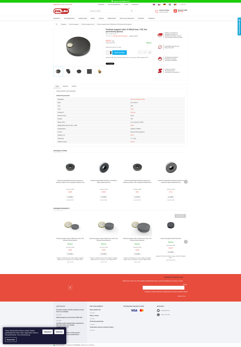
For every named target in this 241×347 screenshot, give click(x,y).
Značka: (133, 36)
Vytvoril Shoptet (60, 345)
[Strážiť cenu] (150, 52)
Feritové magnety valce (137, 99)
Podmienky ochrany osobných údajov (102, 327)
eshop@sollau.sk (165, 310)
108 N (132, 125)
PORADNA (101, 4)
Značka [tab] (74, 86)
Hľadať (132, 11)
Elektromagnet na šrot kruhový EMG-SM (69, 317)
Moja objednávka (114, 4)
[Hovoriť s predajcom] (145, 52)
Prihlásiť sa (181, 296)
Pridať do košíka (119, 52)
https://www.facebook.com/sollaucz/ (70, 287)
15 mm (132, 142)
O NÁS (126, 4)
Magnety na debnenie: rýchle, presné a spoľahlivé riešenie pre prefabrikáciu (68, 333)
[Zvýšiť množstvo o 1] (110, 52)
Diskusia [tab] (65, 86)
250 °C (132, 135)
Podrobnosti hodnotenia (120, 36)
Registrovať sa (57, 4)
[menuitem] (57, 18)
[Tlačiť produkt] (140, 52)
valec (132, 109)
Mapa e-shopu (94, 315)
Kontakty (135, 4)
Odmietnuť (47, 332)
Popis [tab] (57, 86)
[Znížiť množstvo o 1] (110, 53)
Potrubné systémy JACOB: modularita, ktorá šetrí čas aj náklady (70, 310)
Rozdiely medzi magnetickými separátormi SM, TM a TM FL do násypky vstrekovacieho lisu (70, 325)
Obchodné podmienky (97, 321)
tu (29, 335)
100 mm (133, 112)
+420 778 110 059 (165, 314)
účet (71, 4)
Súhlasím (59, 332)
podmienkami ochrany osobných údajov (175, 292)
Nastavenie (11, 340)
